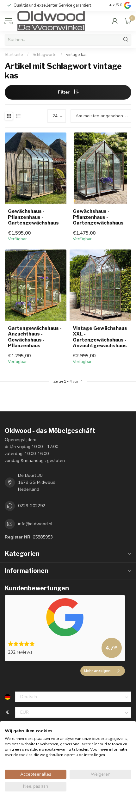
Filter (64, 92)
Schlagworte (45, 55)
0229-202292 (31, 506)
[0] (127, 21)
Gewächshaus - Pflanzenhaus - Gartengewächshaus (33, 217)
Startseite (14, 55)
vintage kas (77, 55)
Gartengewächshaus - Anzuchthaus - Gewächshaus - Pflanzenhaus (35, 336)
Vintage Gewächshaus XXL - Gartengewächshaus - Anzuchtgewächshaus (100, 336)
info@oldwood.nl (35, 524)
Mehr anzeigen (97, 670)
